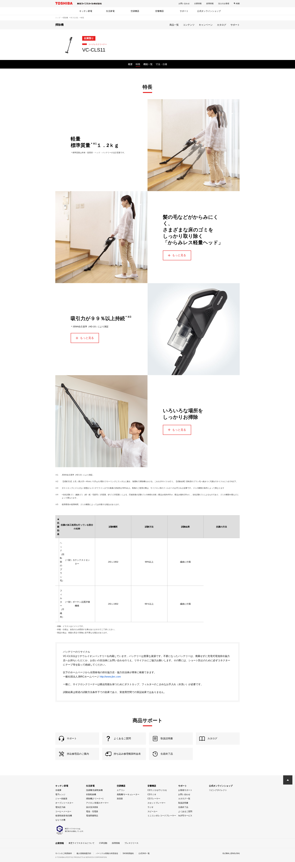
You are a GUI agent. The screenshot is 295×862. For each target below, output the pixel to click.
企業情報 (198, 3)
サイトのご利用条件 (63, 853)
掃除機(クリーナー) (94, 798)
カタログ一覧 (184, 798)
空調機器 (135, 11)
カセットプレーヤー (156, 803)
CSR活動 (103, 843)
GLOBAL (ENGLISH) (231, 853)
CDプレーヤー (154, 798)
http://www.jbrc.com (110, 676)
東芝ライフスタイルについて (81, 843)
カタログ (221, 24)
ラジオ (150, 807)
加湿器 (120, 798)
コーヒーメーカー (63, 811)
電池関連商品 (92, 815)
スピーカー (152, 811)
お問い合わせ (184, 3)
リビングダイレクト (218, 790)
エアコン (121, 790)
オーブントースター (64, 803)
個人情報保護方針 (84, 853)
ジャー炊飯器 (61, 798)
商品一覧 (174, 24)
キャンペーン (206, 24)
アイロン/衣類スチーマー (97, 803)
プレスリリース (131, 843)
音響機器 (159, 11)
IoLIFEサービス (185, 815)
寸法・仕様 (161, 64)
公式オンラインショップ (209, 11)
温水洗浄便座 (92, 807)
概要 (130, 64)
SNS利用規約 (128, 853)
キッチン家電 (85, 11)
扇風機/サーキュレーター (128, 794)
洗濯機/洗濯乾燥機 (94, 790)
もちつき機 (60, 820)
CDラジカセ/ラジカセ (157, 790)
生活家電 (110, 11)
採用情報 (210, 3)
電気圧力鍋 (60, 807)
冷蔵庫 (58, 790)
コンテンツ (189, 24)
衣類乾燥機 (91, 794)
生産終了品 (183, 807)
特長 (138, 64)
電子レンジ (60, 794)
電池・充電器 (92, 811)
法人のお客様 (223, 3)
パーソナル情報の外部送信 (107, 853)
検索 (238, 3)
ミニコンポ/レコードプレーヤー (162, 815)
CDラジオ (152, 794)
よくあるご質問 (185, 811)
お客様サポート (185, 790)
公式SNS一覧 (144, 853)
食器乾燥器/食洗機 (63, 815)
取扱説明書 (183, 803)
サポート (184, 11)
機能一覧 (148, 64)
